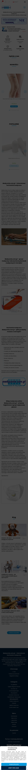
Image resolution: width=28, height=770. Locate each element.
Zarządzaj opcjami (14, 768)
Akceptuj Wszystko (14, 764)
